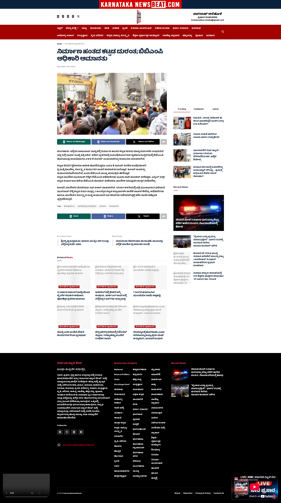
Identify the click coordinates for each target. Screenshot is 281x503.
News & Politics (122, 374)
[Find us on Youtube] (58, 17)
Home (59, 44)
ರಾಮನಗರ (156, 389)
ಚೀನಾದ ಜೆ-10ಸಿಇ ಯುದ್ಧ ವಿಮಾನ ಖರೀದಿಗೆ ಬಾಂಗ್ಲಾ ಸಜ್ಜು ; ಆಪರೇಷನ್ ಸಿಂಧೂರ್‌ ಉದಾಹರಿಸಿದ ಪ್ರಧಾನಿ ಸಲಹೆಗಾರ (208, 260)
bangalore (69, 206)
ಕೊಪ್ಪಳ (117, 451)
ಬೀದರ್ (136, 434)
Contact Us (219, 493)
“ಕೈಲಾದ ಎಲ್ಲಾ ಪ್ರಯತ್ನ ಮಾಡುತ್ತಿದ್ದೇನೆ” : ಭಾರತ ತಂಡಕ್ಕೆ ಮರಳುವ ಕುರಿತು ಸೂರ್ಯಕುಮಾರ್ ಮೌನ (208, 241)
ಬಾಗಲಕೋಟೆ (139, 429)
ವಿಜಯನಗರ (157, 408)
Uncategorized (121, 384)
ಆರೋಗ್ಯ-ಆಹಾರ (65, 36)
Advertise (187, 493)
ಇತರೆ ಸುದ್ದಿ (119, 408)
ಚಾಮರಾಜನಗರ (121, 471)
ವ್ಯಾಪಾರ (155, 433)
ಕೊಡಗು (118, 446)
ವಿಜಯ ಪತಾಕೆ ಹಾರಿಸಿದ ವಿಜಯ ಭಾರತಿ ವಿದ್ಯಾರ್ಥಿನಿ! (206, 135)
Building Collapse (87, 206)
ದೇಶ (106, 28)
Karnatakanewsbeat (73, 493)
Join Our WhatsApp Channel (78, 445)
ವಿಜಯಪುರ (156, 413)
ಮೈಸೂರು (155, 369)
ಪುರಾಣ (199, 36)
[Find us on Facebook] (63, 17)
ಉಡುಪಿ (118, 418)
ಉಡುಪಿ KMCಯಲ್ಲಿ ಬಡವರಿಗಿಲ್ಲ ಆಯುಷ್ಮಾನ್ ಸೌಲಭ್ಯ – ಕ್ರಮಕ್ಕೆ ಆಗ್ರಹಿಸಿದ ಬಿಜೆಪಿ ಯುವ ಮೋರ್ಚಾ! (208, 171)
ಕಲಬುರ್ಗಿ (118, 436)
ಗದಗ (116, 466)
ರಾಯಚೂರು (157, 394)
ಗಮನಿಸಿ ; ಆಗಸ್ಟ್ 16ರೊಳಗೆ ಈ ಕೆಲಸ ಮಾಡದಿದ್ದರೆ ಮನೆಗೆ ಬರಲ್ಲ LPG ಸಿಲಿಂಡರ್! (208, 121)
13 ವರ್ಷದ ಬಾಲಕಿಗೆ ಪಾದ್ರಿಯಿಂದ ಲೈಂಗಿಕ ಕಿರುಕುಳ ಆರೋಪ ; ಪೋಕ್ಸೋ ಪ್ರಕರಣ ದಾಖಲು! (73, 296)
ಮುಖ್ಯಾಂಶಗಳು (140, 476)
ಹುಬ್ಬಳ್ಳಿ (154, 478)
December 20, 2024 (66, 66)
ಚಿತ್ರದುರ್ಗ (137, 374)
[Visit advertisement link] (140, 4)
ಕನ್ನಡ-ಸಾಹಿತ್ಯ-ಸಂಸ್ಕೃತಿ (118, 36)
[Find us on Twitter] (78, 17)
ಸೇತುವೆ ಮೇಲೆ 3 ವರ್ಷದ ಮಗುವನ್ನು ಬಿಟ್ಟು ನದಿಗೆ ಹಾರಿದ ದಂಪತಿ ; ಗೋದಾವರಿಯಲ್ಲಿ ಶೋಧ (197, 223)
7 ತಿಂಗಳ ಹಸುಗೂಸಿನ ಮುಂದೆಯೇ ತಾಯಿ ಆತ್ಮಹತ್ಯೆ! (147, 294)
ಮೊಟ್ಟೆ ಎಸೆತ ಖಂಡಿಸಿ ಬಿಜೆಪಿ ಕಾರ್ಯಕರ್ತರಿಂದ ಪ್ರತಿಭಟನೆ (71, 334)
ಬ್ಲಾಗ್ (60, 28)
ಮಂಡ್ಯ (136, 471)
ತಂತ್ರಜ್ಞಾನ (82, 36)
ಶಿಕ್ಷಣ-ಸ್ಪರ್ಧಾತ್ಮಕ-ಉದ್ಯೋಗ (146, 36)
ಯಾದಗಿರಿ (155, 374)
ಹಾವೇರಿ (155, 468)
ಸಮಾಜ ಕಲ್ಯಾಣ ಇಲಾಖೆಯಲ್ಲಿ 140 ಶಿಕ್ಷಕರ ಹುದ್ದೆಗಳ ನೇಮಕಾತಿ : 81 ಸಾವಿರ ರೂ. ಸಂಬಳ (208, 276)
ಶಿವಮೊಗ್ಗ (155, 450)
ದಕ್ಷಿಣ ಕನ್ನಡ (138, 394)
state (117, 379)
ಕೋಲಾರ (118, 456)
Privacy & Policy (203, 493)
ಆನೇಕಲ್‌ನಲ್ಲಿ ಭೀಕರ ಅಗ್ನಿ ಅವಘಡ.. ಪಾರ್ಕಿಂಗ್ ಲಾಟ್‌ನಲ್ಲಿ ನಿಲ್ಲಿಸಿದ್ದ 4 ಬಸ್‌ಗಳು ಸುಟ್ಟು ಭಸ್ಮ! (111, 296)
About (177, 493)
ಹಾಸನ (154, 473)
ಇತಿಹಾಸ (210, 36)
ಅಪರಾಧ (196, 28)
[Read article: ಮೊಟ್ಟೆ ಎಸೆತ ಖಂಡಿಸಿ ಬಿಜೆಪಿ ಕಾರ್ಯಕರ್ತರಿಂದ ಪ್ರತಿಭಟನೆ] (74, 317)
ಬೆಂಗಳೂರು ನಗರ (138, 454)
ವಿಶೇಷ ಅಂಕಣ (162, 28)
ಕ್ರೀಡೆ (124, 28)
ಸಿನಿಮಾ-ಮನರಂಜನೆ (141, 28)
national (118, 369)
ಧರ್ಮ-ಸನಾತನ (180, 28)
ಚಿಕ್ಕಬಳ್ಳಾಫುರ (120, 476)
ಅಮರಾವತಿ (119, 394)
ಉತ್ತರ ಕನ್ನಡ (120, 423)
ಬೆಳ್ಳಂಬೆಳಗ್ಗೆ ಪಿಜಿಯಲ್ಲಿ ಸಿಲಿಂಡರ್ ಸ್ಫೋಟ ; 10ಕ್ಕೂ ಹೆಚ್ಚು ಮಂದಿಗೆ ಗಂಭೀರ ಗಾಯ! (111, 335)
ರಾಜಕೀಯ (95, 28)
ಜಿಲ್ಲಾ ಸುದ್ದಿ (71, 28)
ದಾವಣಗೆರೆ (138, 399)
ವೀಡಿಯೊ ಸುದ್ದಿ (158, 428)
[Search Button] (223, 32)
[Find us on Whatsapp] (68, 17)
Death (103, 206)
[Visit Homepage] (139, 16)
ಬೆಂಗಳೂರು (138, 439)
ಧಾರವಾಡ (137, 414)
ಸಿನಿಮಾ (155, 455)
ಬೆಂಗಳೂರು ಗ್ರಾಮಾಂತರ (74, 44)
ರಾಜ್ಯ (84, 28)
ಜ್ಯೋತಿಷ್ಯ (187, 36)
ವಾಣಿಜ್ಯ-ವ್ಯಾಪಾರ (171, 36)
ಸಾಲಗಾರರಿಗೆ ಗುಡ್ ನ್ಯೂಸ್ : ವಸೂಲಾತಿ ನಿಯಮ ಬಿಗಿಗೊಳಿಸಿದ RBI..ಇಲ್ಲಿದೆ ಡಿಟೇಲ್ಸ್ (206, 155)
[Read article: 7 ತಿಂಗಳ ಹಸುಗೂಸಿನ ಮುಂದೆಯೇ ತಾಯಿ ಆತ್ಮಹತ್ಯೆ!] (150, 277)
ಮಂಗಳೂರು (138, 466)
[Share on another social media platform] (163, 142)
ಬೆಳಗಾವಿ (137, 461)
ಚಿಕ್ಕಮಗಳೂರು (139, 369)
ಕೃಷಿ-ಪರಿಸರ (97, 36)
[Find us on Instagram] (73, 17)
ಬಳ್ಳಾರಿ (136, 424)
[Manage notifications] (274, 496)
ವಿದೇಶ (115, 28)
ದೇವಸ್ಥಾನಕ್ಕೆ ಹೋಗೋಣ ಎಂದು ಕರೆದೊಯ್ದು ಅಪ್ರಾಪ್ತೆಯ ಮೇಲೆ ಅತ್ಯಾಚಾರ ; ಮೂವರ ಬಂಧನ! (149, 335)
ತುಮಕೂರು (138, 389)
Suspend (113, 206)
